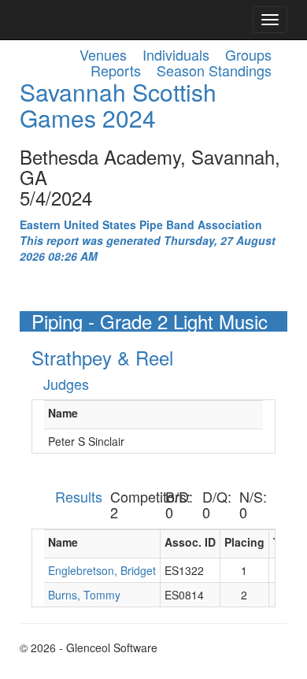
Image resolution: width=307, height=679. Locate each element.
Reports (116, 70)
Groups (248, 54)
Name (63, 413)
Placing (244, 542)
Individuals (175, 54)
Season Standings (214, 70)
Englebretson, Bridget (102, 570)
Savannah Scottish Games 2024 (118, 105)
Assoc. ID (190, 542)
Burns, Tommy (84, 595)
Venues (103, 54)
